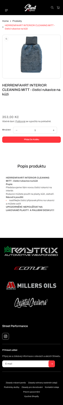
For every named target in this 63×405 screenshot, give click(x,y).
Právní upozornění (31, 392)
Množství (6, 130)
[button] (5, 10)
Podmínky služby (11, 387)
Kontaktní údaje (52, 387)
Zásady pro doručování (32, 387)
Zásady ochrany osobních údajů (42, 383)
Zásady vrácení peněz (16, 383)
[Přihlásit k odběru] (51, 363)
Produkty (17, 21)
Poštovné (20, 121)
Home (5, 21)
